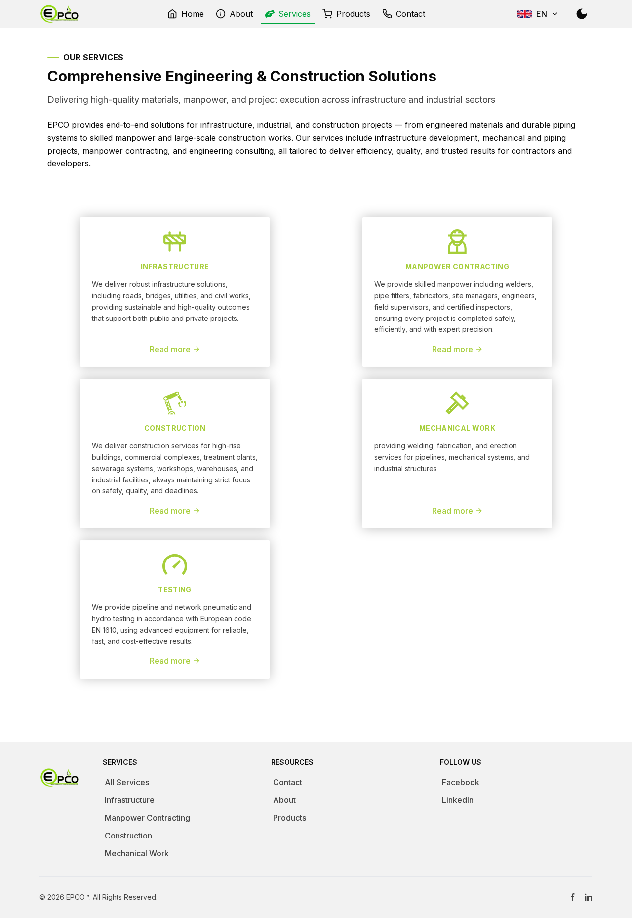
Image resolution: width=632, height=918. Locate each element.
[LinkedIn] (588, 897)
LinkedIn (458, 800)
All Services (127, 782)
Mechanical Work (137, 853)
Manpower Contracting (147, 818)
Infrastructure (130, 800)
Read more (170, 349)
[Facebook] (573, 897)
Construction (128, 835)
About (284, 800)
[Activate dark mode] (581, 14)
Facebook (460, 782)
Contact (287, 782)
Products (289, 818)
